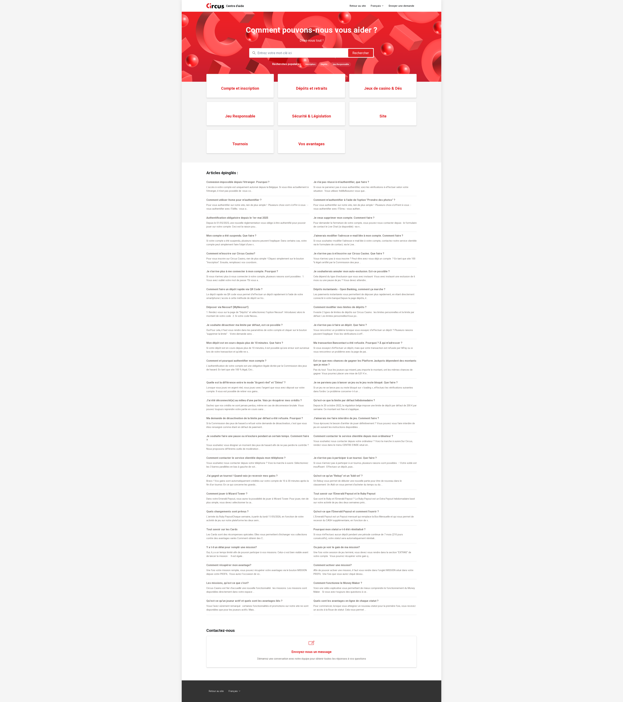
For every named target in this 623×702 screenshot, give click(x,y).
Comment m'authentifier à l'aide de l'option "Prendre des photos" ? (354, 199)
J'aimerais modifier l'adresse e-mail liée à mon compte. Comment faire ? (358, 235)
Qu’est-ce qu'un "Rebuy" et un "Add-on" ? (338, 475)
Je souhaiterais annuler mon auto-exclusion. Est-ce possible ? (351, 271)
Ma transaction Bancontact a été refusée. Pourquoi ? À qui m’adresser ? (357, 342)
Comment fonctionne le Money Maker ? (337, 583)
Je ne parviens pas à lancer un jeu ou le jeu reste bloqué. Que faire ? (355, 382)
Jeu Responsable (341, 64)
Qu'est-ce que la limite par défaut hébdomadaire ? (344, 400)
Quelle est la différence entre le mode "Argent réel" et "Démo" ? (246, 382)
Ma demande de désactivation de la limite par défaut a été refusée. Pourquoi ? (254, 418)
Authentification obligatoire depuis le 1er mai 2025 (237, 217)
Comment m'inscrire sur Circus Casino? (230, 253)
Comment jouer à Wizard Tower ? (226, 493)
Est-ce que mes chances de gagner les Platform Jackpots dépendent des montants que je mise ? (364, 362)
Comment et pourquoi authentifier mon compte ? (236, 360)
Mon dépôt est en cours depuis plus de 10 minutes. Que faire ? (244, 342)
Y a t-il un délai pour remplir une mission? (231, 547)
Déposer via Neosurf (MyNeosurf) (227, 307)
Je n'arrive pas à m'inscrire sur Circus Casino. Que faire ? (348, 253)
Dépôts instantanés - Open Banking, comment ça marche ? (349, 289)
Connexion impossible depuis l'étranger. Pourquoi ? (237, 182)
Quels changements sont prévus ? (227, 511)
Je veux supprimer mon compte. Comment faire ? (343, 217)
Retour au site (358, 5)
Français (376, 5)
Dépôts (324, 64)
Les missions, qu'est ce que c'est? (227, 583)
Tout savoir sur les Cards (222, 529)
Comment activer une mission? (332, 565)
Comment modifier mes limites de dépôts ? (339, 307)
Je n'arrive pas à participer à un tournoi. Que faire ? (345, 457)
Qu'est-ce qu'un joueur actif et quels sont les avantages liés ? (244, 600)
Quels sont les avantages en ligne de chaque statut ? (346, 600)
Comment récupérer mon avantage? (228, 565)
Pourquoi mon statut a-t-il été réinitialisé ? (339, 529)
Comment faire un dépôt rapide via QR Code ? (234, 289)
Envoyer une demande (401, 5)
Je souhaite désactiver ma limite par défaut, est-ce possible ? (244, 325)
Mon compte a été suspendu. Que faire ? (231, 235)
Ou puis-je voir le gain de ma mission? (336, 547)
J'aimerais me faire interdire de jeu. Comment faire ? (346, 418)
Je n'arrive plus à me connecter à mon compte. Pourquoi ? (242, 271)
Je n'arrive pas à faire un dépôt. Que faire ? (340, 325)
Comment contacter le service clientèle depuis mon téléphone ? (246, 457)
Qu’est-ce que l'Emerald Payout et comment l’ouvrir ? (346, 511)
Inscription (310, 64)
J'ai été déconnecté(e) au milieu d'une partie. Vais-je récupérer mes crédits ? (254, 400)
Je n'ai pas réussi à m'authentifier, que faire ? (341, 182)
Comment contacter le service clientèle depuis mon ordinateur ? (353, 436)
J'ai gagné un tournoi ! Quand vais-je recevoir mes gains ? (242, 475)
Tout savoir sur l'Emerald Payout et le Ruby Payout (344, 493)
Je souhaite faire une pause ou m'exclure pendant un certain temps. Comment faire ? (257, 438)
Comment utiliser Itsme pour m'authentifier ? (234, 199)
